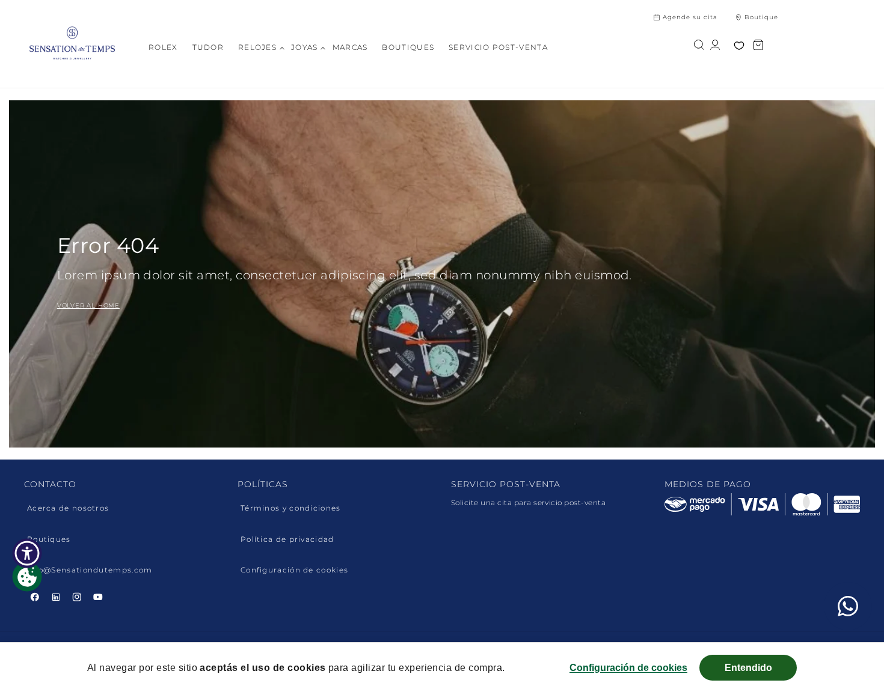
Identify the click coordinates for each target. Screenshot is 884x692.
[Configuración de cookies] (27, 577)
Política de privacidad (287, 539)
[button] (261, 47)
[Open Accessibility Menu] (27, 553)
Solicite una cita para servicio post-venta (528, 502)
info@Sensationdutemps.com (90, 570)
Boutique (761, 17)
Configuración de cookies (294, 570)
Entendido (748, 668)
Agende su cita (690, 17)
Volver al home (88, 305)
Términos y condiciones (291, 508)
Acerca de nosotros (68, 508)
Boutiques (49, 539)
